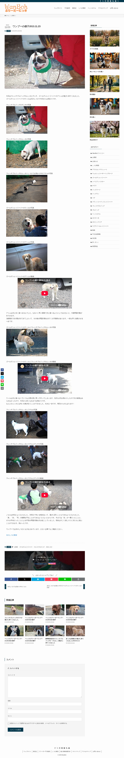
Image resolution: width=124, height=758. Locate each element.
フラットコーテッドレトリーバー (102, 202)
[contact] (115, 1)
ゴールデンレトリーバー (25, 547)
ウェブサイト (27, 751)
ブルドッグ (95, 210)
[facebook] (100, 1)
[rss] (113, 1)
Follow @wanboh (41, 564)
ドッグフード (96, 189)
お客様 (8, 31)
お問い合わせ (96, 751)
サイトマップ (76, 751)
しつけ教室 (95, 165)
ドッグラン (95, 193)
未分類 (94, 238)
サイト (10, 716)
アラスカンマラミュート (99, 169)
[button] (11, 579)
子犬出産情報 (96, 234)
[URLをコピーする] (78, 579)
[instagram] (105, 1)
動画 (93, 230)
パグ (93, 198)
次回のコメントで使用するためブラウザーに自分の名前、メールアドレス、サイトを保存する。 (39, 723)
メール (10, 708)
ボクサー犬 (95, 218)
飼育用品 (95, 246)
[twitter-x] (103, 1)
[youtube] (110, 1)
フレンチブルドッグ (39, 547)
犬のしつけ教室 (11, 535)
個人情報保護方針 (65, 751)
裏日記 (35, 751)
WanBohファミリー (98, 153)
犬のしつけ (49, 547)
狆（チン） (95, 242)
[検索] (118, 1)
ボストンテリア (97, 222)
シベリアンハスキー (98, 181)
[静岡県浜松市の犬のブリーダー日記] (16, 8)
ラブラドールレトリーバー (100, 226)
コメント (11, 675)
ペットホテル (96, 214)
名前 (9, 701)
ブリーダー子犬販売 (44, 751)
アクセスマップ (86, 751)
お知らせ (95, 161)
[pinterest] (108, 1)
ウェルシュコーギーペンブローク (102, 173)
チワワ (94, 185)
